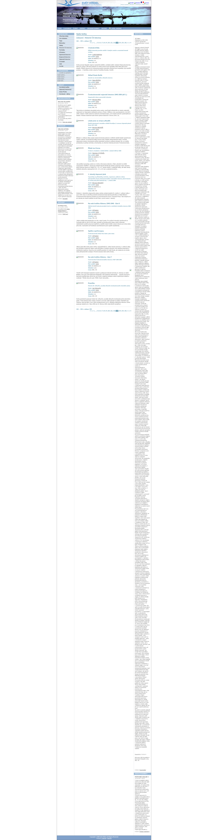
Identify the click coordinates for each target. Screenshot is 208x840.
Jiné (60, 64)
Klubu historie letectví (64, 209)
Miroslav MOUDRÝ (97, 183)
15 (122, 43)
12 (114, 43)
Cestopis (62, 61)
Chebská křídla (93, 48)
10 (108, 43)
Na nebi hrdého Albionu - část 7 (100, 257)
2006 (97, 56)
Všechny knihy (63, 36)
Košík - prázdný (115, 28)
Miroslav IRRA (96, 99)
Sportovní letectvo (65, 54)
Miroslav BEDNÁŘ (97, 127)
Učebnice (62, 52)
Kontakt (82, 28)
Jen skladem (63, 38)
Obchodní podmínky (93, 28)
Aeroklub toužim (64, 87)
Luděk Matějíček (97, 54)
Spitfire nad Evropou (96, 231)
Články (75, 28)
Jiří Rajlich (95, 210)
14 (120, 43)
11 (111, 43)
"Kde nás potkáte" (67, 122)
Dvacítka (91, 283)
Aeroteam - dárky (64, 94)
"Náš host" (65, 214)
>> (130, 43)
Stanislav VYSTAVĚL (98, 153)
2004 (97, 238)
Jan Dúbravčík (96, 288)
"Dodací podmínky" (144, 831)
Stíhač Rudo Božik (95, 75)
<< (91, 43)
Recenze (104, 28)
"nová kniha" (142, 770)
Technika (62, 50)
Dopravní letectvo (64, 57)
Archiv (61, 66)
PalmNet (109, 838)
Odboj (61, 45)
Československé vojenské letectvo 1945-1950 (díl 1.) (107, 94)
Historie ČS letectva (65, 47)
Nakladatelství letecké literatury (92, 5)
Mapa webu (145, 4)
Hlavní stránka (125, 4)
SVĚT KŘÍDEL (90, 3)
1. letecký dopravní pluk (97, 174)
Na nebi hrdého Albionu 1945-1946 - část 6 (104, 203)
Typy (60, 41)
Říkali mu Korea (94, 148)
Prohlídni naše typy (70, 23)
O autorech (67, 28)
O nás (59, 28)
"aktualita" (65, 198)
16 (125, 43)
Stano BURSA (96, 80)
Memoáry (62, 43)
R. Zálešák (103, 838)
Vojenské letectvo (64, 59)
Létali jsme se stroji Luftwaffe (99, 121)
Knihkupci (138, 4)
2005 (97, 129)
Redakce (132, 4)
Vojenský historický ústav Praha (65, 90)
